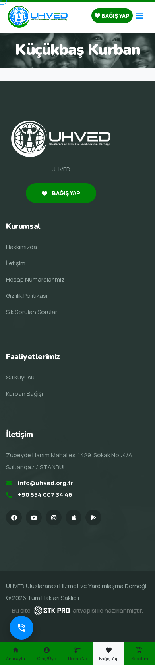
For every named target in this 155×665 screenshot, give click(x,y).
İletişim (15, 263)
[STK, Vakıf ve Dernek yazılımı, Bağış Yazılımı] (52, 610)
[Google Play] (93, 517)
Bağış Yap (115, 15)
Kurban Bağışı (24, 393)
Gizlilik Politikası (26, 295)
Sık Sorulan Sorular (31, 312)
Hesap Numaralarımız (35, 279)
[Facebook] (14, 517)
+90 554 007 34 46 (45, 495)
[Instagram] (54, 517)
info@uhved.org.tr (45, 483)
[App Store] (73, 517)
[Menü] (139, 16)
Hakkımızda (21, 247)
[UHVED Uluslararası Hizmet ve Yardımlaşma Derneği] (38, 16)
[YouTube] (34, 517)
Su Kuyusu (20, 377)
